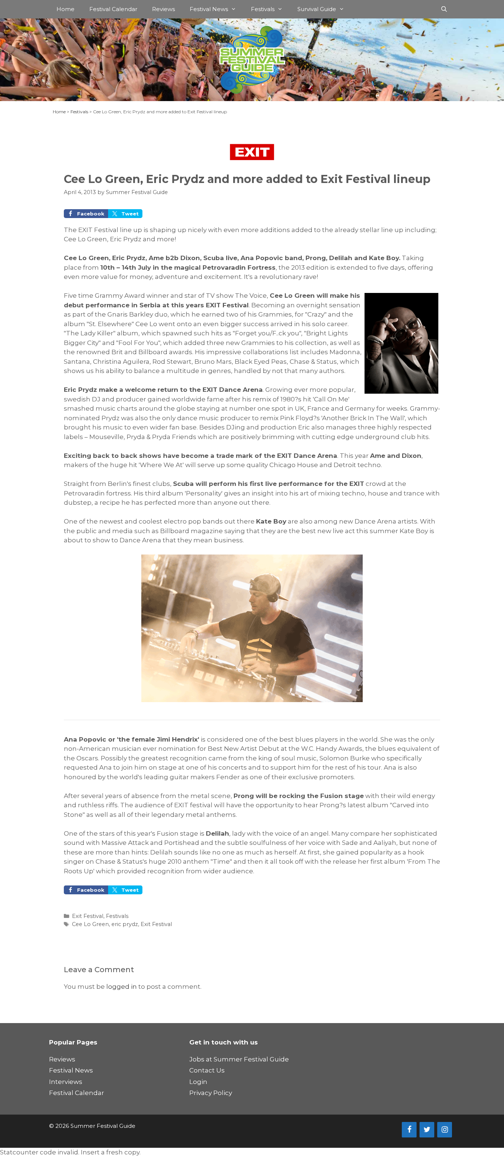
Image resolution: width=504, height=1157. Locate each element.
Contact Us (207, 1070)
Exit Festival (87, 916)
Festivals (263, 9)
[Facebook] (409, 1129)
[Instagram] (444, 1129)
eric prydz (124, 924)
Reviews (163, 9)
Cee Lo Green (90, 924)
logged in (121, 986)
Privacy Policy (210, 1092)
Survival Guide (316, 9)
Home (65, 9)
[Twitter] (427, 1129)
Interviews (65, 1081)
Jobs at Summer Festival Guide (239, 1059)
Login (198, 1081)
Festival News (209, 9)
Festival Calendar (113, 9)
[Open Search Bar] (444, 9)
